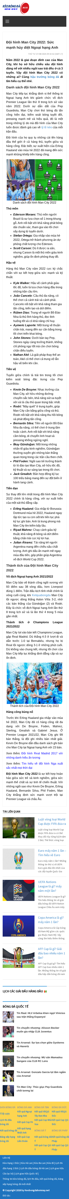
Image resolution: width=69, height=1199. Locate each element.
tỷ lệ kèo (46, 127)
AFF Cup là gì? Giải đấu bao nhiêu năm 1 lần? (51, 953)
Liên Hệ (6, 1157)
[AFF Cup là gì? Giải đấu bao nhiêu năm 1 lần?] (18, 957)
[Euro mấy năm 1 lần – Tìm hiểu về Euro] (18, 859)
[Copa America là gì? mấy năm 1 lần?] (18, 926)
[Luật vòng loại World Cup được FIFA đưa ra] (18, 827)
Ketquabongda (41, 595)
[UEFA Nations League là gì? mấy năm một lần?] (18, 890)
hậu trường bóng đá (44, 76)
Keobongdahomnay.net (37, 1190)
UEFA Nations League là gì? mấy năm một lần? (50, 886)
